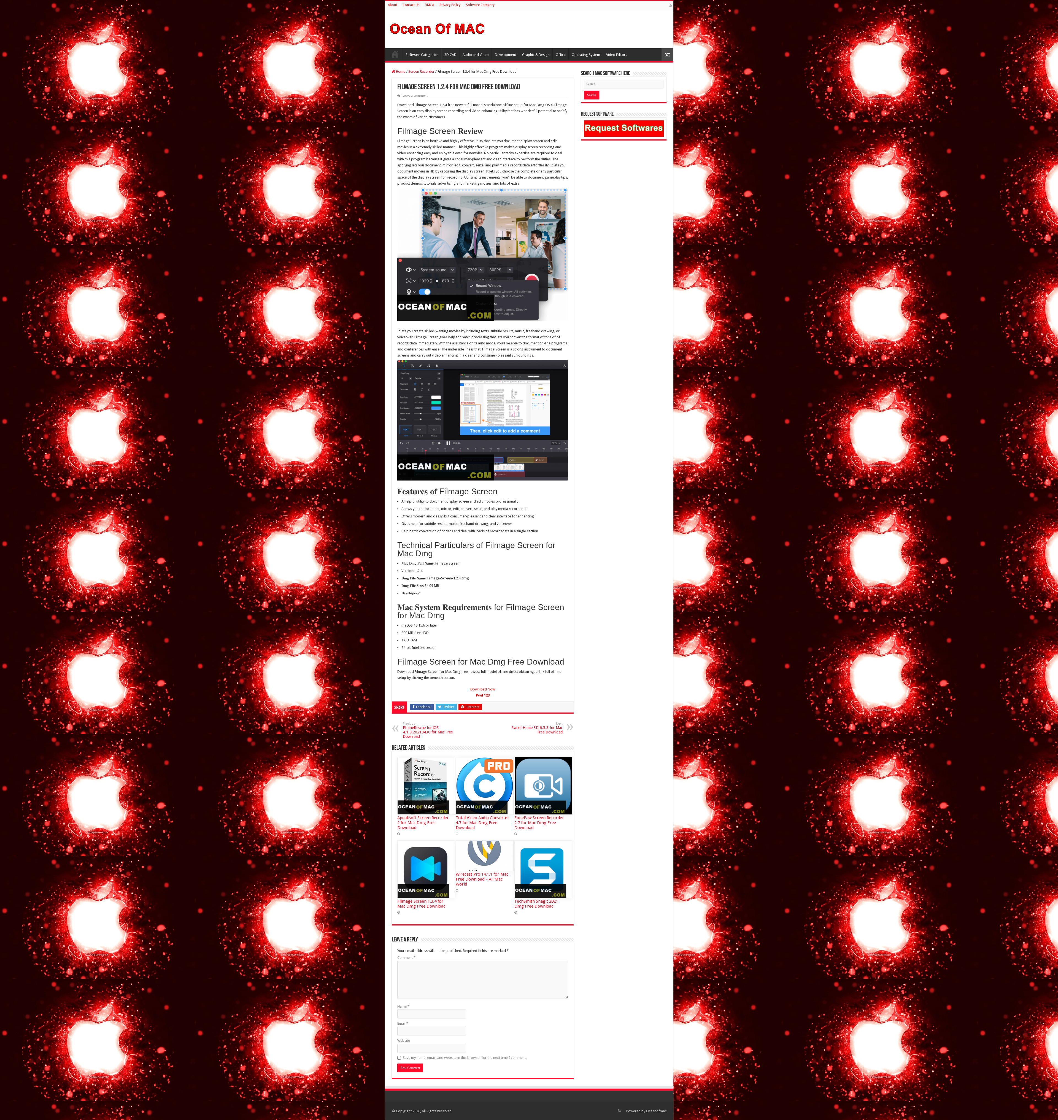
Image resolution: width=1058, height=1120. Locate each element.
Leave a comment (415, 96)
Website (403, 1040)
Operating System (586, 55)
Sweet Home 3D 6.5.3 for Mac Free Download (537, 728)
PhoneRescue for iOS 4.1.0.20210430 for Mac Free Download (428, 730)
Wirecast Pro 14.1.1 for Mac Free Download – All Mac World (482, 879)
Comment (406, 958)
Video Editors (616, 55)
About (392, 5)
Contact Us (411, 5)
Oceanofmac (656, 1111)
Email (402, 1023)
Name (403, 1006)
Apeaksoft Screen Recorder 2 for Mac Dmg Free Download (423, 822)
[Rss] (670, 5)
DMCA (429, 5)
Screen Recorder (421, 71)
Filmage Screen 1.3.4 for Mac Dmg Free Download (421, 904)
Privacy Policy (449, 5)
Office (561, 55)
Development (505, 55)
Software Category (480, 5)
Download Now (482, 692)
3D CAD (450, 55)
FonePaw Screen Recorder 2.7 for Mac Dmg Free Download (539, 822)
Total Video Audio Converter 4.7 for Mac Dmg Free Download (482, 822)
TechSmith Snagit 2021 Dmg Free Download (536, 904)
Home (395, 54)
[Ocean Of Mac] (437, 27)
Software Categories (422, 55)
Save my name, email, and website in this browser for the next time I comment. (465, 1058)
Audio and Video (476, 55)
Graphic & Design (536, 55)
